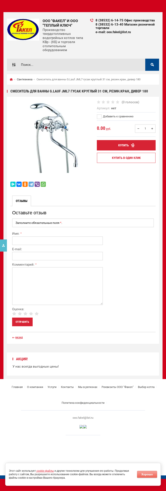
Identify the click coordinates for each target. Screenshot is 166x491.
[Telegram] (31, 184)
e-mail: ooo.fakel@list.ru (113, 32)
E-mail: (17, 249)
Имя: (17, 234)
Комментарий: (24, 264)
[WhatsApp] (43, 184)
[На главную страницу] (23, 29)
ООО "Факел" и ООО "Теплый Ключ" (60, 23)
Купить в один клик (126, 158)
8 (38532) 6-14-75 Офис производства (125, 20)
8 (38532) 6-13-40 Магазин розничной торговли (125, 26)
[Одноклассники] (25, 184)
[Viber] (37, 184)
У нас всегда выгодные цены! (36, 366)
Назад (19, 337)
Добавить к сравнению (118, 116)
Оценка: (18, 309)
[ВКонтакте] (19, 184)
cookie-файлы (45, 470)
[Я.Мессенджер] (13, 184)
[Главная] (11, 79)
